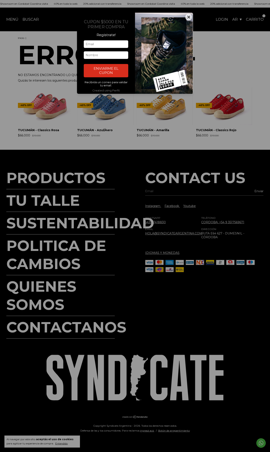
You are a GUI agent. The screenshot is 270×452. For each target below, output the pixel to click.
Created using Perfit (106, 90)
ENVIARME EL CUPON (106, 70)
